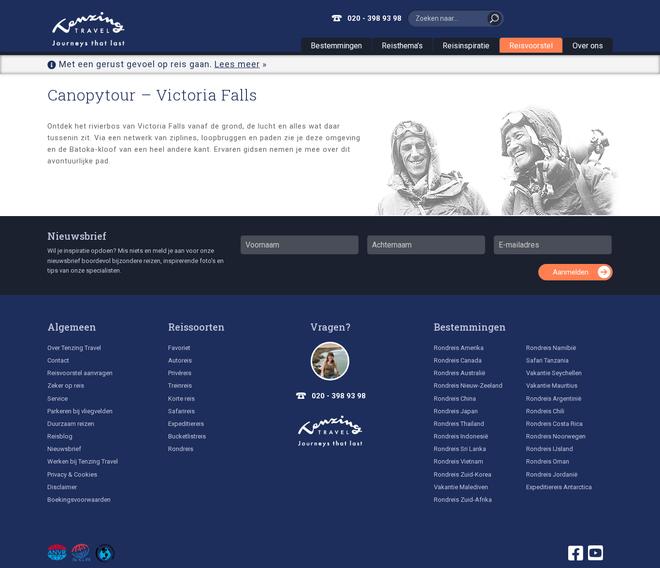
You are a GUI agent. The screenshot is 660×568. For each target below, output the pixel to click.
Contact (58, 360)
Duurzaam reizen (70, 423)
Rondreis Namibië (551, 347)
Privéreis (179, 373)
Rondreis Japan (456, 411)
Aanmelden (570, 272)
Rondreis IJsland (549, 448)
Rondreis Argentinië (553, 398)
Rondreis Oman (547, 461)
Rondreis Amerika (459, 347)
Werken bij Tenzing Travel (82, 461)
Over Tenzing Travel (74, 347)
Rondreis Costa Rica (554, 423)
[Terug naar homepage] (330, 431)
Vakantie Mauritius (551, 385)
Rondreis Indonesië (461, 436)
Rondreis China (455, 398)
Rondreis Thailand (459, 423)
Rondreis (180, 448)
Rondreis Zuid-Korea (462, 474)
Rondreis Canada (458, 360)
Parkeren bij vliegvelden (80, 411)
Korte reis (181, 398)
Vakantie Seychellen (554, 373)
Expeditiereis (186, 423)
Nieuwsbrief (76, 236)
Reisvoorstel (531, 45)
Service (57, 398)
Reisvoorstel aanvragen (80, 373)
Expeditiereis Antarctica (559, 487)
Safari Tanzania (547, 360)
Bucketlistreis (187, 436)
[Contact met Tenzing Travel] (330, 361)
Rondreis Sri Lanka (460, 448)
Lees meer (237, 64)
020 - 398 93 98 (374, 18)
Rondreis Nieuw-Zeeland (468, 385)
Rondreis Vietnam (458, 461)
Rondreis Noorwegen (556, 436)
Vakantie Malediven (461, 487)
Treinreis (180, 385)
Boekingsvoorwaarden (79, 499)
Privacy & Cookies (72, 474)
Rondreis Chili (545, 411)
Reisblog (59, 436)
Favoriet (179, 347)
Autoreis (180, 360)
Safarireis (181, 411)
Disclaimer (62, 487)
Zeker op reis (65, 385)
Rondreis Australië (459, 373)
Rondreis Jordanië (551, 474)
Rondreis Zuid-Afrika (463, 499)
